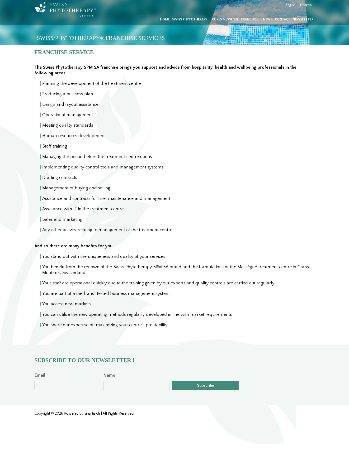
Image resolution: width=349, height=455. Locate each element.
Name (109, 375)
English (291, 5)
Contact (282, 19)
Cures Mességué (225, 19)
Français (306, 5)
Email (39, 375)
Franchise (249, 19)
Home (165, 19)
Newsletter (303, 19)
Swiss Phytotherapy (189, 19)
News (268, 19)
